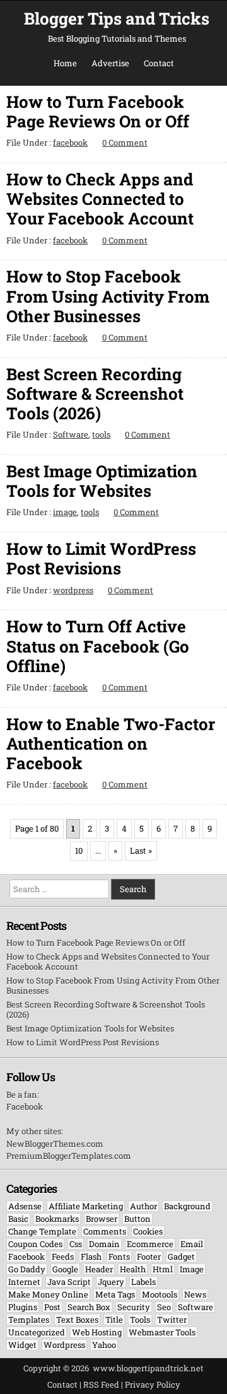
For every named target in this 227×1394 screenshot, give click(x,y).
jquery (111, 1281)
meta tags (115, 1294)
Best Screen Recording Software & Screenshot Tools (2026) (94, 393)
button (137, 1218)
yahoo (104, 1344)
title (114, 1319)
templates (28, 1319)
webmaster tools (162, 1332)
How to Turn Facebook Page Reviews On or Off (97, 111)
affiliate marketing (86, 1206)
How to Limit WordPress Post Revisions (101, 558)
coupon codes (35, 1244)
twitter (172, 1319)
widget (22, 1344)
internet (24, 1281)
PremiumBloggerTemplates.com (68, 1155)
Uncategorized (36, 1332)
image (65, 512)
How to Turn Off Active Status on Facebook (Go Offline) (97, 645)
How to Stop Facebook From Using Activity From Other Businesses (107, 295)
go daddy (26, 1269)
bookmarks (57, 1218)
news (195, 1294)
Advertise (110, 63)
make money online (48, 1294)
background (187, 1206)
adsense (25, 1206)
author (143, 1206)
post (52, 1307)
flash (91, 1256)
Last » (141, 850)
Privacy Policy (152, 1384)
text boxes (77, 1319)
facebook (70, 142)
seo (164, 1307)
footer (149, 1256)
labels (143, 1281)
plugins (22, 1307)
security (133, 1307)
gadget (181, 1256)
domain (104, 1244)
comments (104, 1231)
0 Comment (125, 142)
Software (70, 434)
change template (42, 1231)
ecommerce (150, 1244)
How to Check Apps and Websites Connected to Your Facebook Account (100, 198)
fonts (119, 1256)
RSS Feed (101, 1384)
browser (101, 1218)
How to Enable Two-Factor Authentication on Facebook (110, 743)
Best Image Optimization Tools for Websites (101, 480)
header (99, 1269)
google (65, 1269)
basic (18, 1218)
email (191, 1244)
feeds (63, 1256)
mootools (159, 1294)
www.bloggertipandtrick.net (148, 1368)
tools (101, 434)
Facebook (24, 1106)
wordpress (73, 590)
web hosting (97, 1332)
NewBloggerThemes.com (54, 1143)
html (163, 1269)
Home (65, 63)
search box (88, 1307)
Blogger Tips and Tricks (116, 18)
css (75, 1244)
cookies (148, 1231)
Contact (159, 63)
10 (79, 850)
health (133, 1269)
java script (69, 1281)
